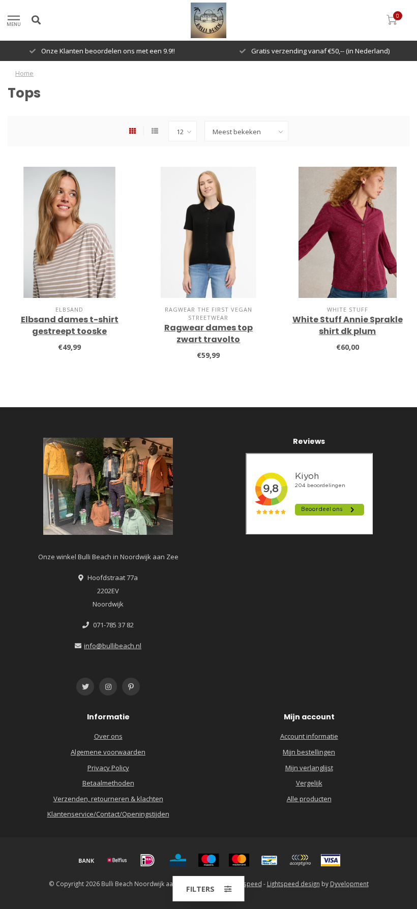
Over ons (108, 736)
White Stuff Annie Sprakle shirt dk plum (347, 325)
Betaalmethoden (108, 782)
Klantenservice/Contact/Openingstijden (108, 814)
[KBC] (178, 860)
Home (24, 73)
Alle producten (309, 798)
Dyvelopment (349, 884)
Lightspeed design (293, 884)
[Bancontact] (269, 860)
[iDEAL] (147, 860)
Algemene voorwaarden (108, 751)
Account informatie (309, 736)
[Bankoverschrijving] (86, 860)
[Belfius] (117, 860)
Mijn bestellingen (309, 751)
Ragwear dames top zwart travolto (208, 333)
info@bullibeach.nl (112, 645)
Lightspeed (246, 884)
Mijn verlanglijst (309, 767)
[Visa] (330, 860)
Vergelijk (309, 782)
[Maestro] (208, 860)
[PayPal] (300, 860)
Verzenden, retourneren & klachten (108, 798)
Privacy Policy (108, 767)
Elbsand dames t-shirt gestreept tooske (69, 325)
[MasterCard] (239, 860)
